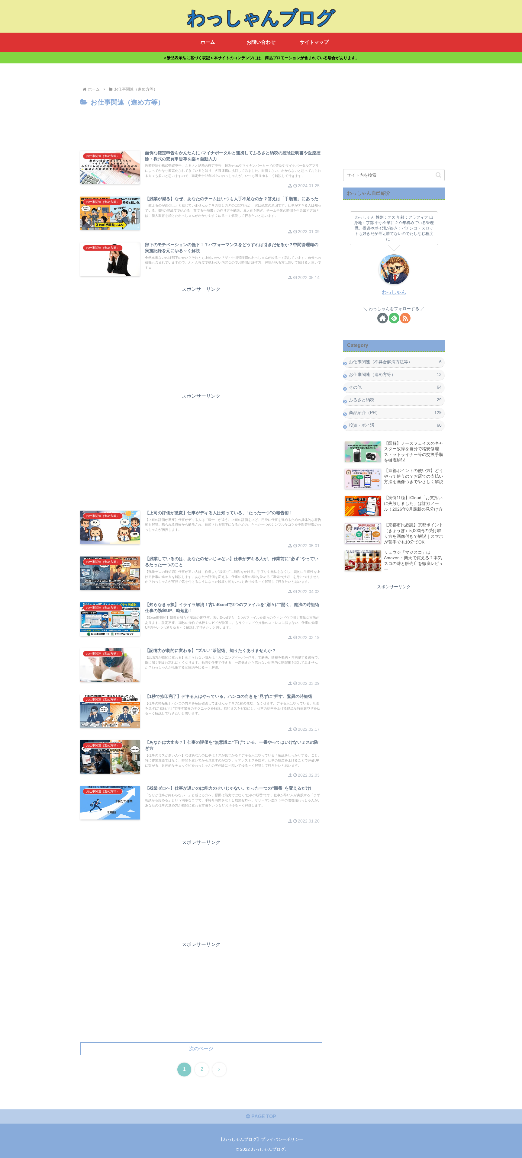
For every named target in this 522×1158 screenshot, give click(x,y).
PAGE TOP (263, 1116)
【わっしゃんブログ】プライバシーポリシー (261, 1139)
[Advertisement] (201, 125)
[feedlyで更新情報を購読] (394, 318)
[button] (438, 175)
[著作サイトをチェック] (382, 318)
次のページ (201, 1048)
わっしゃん (394, 292)
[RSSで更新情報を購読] (405, 318)
